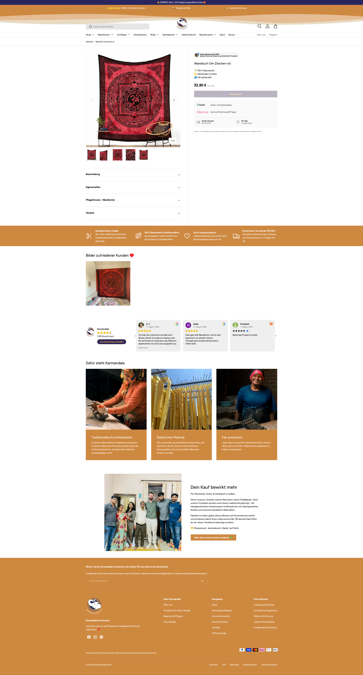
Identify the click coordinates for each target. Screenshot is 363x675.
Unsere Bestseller (221, 616)
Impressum (213, 665)
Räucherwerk (206, 34)
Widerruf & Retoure (263, 616)
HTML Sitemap (219, 633)
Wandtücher (104, 34)
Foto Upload (170, 621)
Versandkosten (146, 653)
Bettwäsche (169, 34)
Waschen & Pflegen (173, 616)
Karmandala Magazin (222, 610)
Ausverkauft (235, 94)
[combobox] (117, 26)
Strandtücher (140, 34)
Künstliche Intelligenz (269, 665)
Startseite (89, 41)
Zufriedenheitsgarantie (265, 610)
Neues (231, 34)
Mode (153, 34)
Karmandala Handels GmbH (102, 665)
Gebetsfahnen (189, 34)
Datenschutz (234, 665)
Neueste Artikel (220, 621)
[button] (275, 26)
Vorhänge (122, 34)
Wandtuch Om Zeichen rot (105, 41)
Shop (88, 34)
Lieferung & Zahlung (264, 604)
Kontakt (216, 627)
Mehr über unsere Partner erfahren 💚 (213, 537)
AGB (223, 665)
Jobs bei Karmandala (264, 621)
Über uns (261, 34)
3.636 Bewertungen (105, 336)
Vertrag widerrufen (250, 665)
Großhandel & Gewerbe (265, 627)
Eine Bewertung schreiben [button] (112, 342)
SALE (222, 34)
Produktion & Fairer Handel (177, 610)
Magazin (273, 34)
